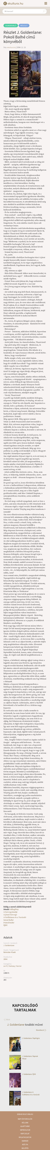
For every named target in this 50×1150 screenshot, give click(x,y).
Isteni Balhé (8, 920)
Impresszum (25, 1130)
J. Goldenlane (8, 945)
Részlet (24, 25)
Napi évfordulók (25, 1119)
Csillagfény (14, 909)
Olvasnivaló (10, 25)
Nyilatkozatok (25, 1137)
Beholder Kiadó (9, 952)
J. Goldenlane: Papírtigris (31, 1038)
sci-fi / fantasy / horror (12, 966)
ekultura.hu (11, 47)
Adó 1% (25, 1144)
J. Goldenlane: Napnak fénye (30, 1057)
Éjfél (5, 925)
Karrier (25, 1141)
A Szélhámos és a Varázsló (14, 917)
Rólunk (25, 1123)
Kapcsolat (25, 1133)
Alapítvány (25, 1126)
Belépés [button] (25, 1148)
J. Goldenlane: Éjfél (29, 1074)
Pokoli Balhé (8, 923)
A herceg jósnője (10, 912)
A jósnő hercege (10, 915)
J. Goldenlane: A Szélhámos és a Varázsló (31, 1093)
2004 (5, 959)
